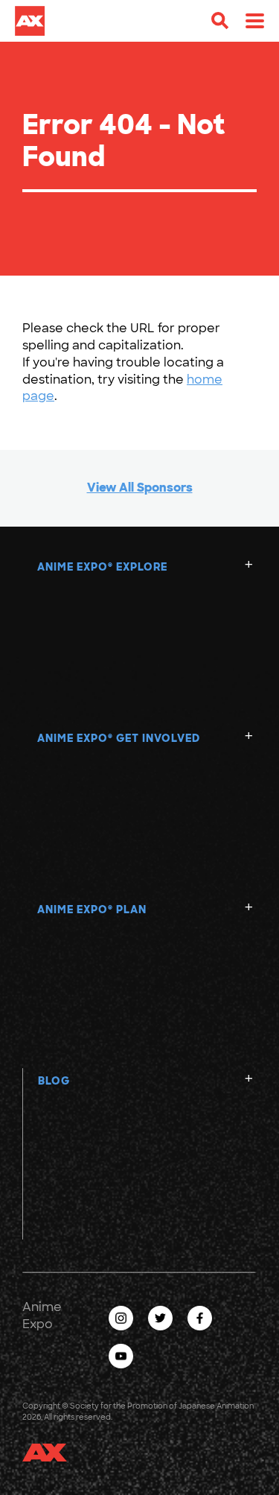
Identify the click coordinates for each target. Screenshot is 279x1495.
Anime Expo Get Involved (118, 738)
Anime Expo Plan (92, 909)
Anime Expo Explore (102, 567)
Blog (54, 1081)
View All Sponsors (140, 487)
